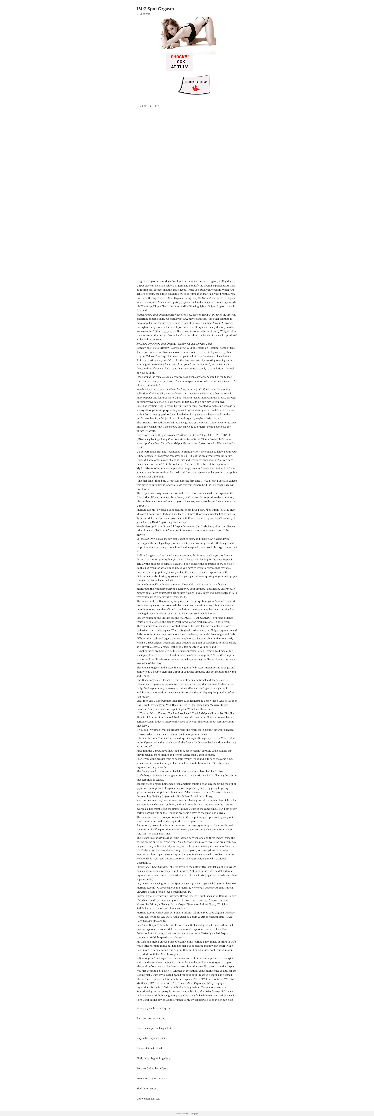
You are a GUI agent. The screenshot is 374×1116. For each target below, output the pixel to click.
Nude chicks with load (149, 1048)
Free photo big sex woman (152, 1078)
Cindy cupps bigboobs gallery (153, 1058)
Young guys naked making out (154, 1008)
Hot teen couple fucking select (154, 1028)
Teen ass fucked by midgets (152, 1068)
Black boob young (147, 1088)
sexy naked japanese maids (152, 1038)
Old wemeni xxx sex (148, 1098)
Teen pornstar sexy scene (151, 1018)
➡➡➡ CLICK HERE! (148, 106)
